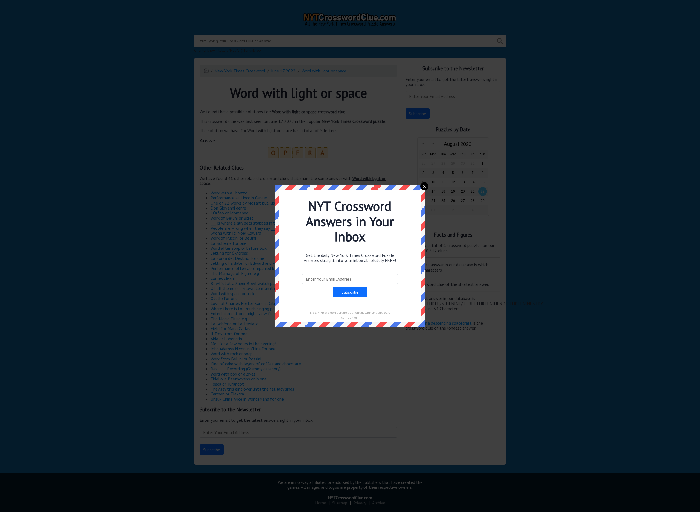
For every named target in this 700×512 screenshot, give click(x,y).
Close (424, 186)
